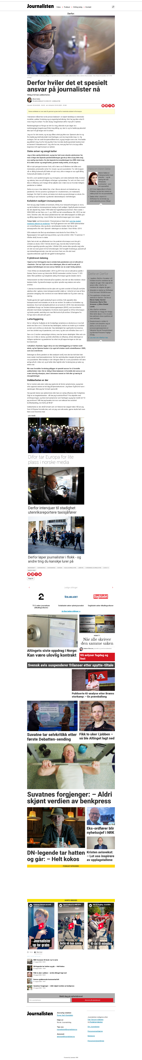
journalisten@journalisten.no (67, 1029)
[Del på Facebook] (103, 105)
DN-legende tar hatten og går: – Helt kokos (48, 966)
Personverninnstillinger (96, 1041)
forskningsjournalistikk (93, 567)
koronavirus (41, 567)
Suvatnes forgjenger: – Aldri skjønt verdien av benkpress (53, 986)
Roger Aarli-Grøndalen (65, 1015)
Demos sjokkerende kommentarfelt (46, 979)
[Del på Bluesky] (113, 105)
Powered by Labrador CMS (71, 1057)
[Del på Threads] (109, 105)
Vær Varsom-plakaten (95, 1020)
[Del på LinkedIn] (106, 105)
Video (58, 7)
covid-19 (106, 567)
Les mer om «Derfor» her (99, 338)
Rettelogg (91, 1036)
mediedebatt (32, 567)
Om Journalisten (93, 1027)
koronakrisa (51, 567)
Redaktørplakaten (96, 1022)
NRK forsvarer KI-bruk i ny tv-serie (45, 960)
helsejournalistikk (70, 567)
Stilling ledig (77, 7)
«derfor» (81, 567)
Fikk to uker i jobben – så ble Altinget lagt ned (50, 973)
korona (59, 567)
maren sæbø (32, 570)
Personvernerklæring (95, 1031)
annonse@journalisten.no (66, 1037)
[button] (29, 587)
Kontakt (88, 7)
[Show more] (101, 204)
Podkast (67, 7)
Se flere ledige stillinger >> (71, 611)
